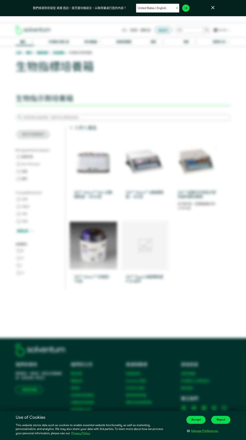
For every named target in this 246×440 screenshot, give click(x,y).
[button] (202, 431)
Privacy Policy (81, 433)
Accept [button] (196, 419)
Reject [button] (221, 419)
